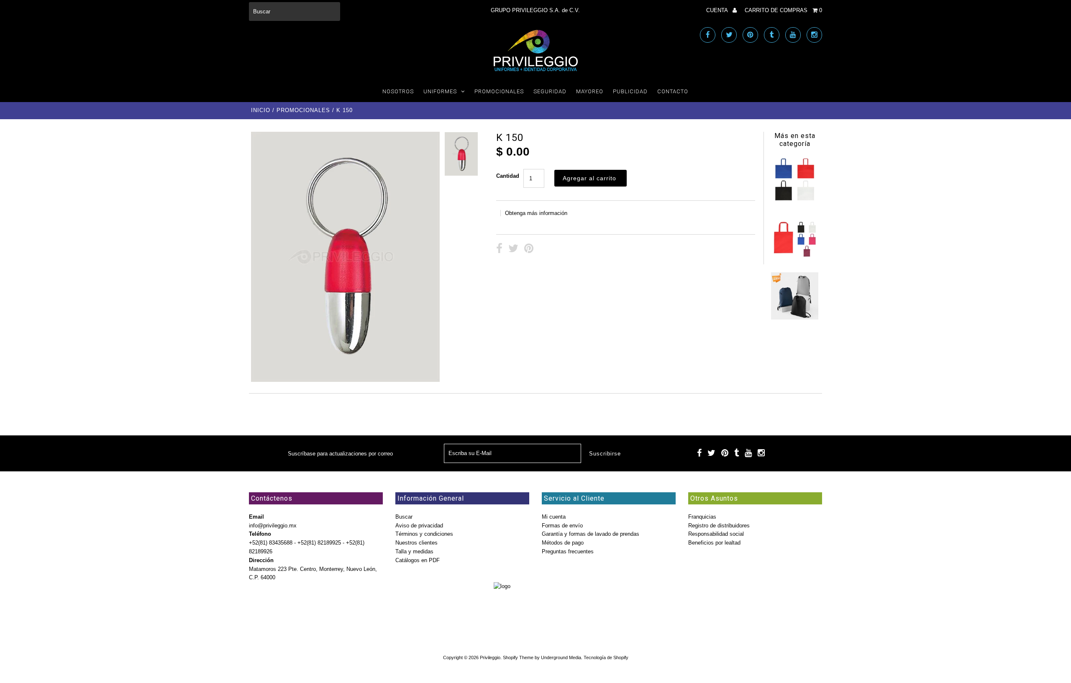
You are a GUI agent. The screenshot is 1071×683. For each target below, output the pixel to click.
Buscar (404, 517)
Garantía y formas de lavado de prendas (590, 534)
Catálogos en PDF (417, 560)
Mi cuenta (554, 517)
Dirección (261, 560)
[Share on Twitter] (513, 249)
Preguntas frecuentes (568, 551)
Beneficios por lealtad (714, 543)
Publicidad (630, 91)
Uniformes (440, 91)
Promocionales (499, 91)
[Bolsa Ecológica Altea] (794, 201)
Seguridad (549, 91)
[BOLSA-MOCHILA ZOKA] (794, 318)
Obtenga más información (536, 213)
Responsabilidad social (716, 534)
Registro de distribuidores (719, 525)
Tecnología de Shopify (606, 657)
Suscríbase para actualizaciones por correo (340, 453)
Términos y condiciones (424, 534)
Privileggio (490, 657)
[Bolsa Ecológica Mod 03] (794, 259)
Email (256, 517)
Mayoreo (589, 91)
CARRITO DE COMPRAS (783, 10)
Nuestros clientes (416, 543)
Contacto (672, 91)
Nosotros (398, 91)
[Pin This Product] (528, 249)
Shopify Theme (518, 657)
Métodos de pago (563, 543)
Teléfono (260, 534)
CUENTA (717, 10)
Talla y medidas (414, 551)
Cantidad (507, 176)
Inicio (260, 110)
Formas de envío (562, 525)
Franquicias (702, 517)
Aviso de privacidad (419, 525)
